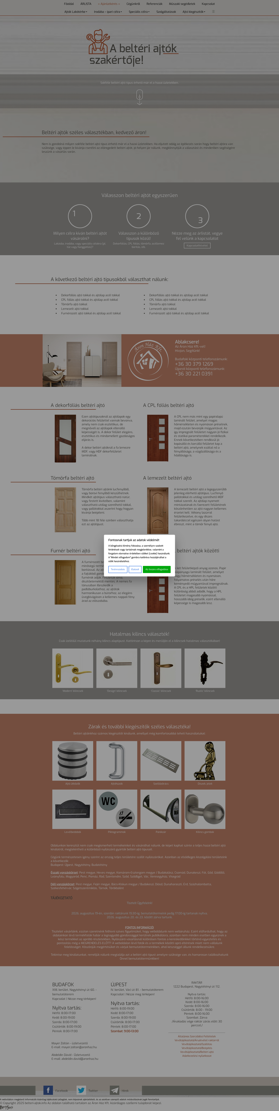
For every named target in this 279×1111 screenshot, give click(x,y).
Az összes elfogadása (156, 569)
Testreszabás (118, 569)
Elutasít (135, 569)
